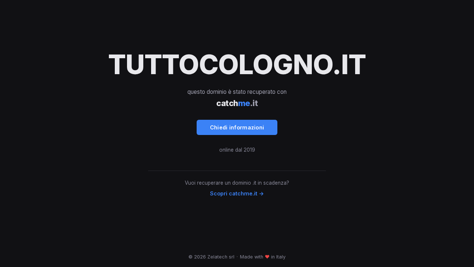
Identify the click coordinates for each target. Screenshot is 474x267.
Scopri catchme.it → (237, 193)
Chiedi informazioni (237, 127)
